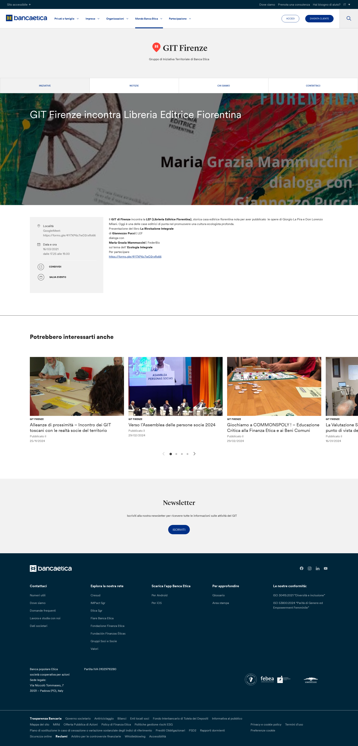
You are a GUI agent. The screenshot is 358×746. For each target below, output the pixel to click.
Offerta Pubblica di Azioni (81, 724)
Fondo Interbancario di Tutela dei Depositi (180, 718)
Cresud (95, 595)
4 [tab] (187, 453)
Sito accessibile (17, 4)
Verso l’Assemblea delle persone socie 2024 (172, 425)
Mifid (56, 724)
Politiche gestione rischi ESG (154, 724)
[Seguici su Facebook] (301, 568)
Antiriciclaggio (104, 718)
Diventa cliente (319, 18)
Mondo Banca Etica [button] (146, 18)
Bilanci (121, 718)
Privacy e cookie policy (266, 724)
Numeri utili (37, 595)
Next (195, 454)
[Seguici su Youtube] (325, 568)
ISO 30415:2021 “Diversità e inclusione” (299, 595)
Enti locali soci (139, 718)
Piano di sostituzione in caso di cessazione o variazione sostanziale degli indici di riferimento (91, 730)
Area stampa (220, 603)
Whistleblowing (135, 736)
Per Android (159, 595)
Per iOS (157, 603)
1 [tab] (170, 453)
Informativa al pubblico (227, 718)
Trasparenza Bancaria (46, 718)
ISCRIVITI (179, 529)
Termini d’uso (294, 724)
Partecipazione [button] (178, 18)
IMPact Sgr (98, 603)
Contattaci (313, 85)
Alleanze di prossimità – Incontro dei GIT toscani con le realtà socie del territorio (70, 427)
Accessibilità (157, 736)
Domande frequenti (43, 610)
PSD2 (192, 730)
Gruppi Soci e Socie (104, 641)
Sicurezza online (41, 736)
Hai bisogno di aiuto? (326, 4)
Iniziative (45, 85)
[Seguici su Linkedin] (317, 568)
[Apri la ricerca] (349, 18)
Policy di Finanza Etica (116, 724)
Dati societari (38, 626)
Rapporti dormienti (212, 730)
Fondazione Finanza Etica (107, 626)
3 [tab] (181, 453)
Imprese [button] (90, 18)
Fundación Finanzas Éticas (108, 633)
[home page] (26, 18)
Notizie (134, 85)
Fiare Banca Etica (102, 618)
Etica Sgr (96, 610)
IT (344, 4)
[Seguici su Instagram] (309, 568)
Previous (163, 453)
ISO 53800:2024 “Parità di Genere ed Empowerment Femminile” (298, 605)
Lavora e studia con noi (45, 618)
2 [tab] (175, 453)
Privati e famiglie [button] (64, 18)
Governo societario (78, 718)
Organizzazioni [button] (115, 18)
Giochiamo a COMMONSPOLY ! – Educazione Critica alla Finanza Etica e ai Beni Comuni (273, 427)
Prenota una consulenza (294, 4)
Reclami (61, 736)
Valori (94, 649)
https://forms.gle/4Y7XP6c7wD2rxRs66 (135, 256)
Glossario (218, 595)
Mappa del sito (39, 724)
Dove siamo (267, 4)
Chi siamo (223, 85)
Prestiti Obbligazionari (170, 730)
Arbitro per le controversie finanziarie (96, 736)
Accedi (290, 18)
